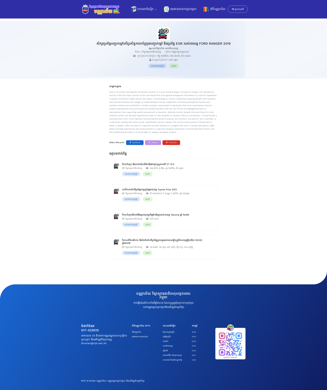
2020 (194, 360)
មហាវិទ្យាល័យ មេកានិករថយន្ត (165, 48)
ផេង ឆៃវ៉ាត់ (154, 168)
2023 (194, 346)
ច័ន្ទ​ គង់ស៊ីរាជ (163, 55)
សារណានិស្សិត (146, 9)
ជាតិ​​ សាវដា (154, 219)
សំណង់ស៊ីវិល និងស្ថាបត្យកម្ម (172, 355)
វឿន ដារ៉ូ (179, 247)
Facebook (135, 142)
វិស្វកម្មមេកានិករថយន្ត (151, 51)
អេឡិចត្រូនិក (167, 337)
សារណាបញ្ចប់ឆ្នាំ (157, 66)
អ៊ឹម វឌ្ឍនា (179, 168)
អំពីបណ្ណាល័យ (217, 9)
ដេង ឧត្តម (173, 59)
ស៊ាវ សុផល (186, 55)
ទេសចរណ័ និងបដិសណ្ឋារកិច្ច (172, 360)
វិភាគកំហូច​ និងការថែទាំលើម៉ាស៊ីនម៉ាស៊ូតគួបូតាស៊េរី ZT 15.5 (148, 164)
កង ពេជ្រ (162, 247)
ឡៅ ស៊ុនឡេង (184, 193)
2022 (194, 351)
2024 (194, 341)
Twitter (154, 142)
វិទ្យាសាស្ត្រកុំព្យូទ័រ (168, 332)
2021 (194, 355)
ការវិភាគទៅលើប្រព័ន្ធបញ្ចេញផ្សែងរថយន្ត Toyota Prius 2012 (149, 189)
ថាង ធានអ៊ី (174, 55)
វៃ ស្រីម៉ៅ (174, 193)
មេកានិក (165, 341)
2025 (174, 66)
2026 (194, 332)
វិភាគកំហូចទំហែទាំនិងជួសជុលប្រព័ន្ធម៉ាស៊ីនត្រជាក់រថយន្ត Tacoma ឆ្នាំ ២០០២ (155, 214)
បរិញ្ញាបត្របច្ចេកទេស (180, 51)
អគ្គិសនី (165, 351)
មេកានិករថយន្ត (168, 346)
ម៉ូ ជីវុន (161, 168)
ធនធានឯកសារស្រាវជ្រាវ (183, 9)
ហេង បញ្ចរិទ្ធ (188, 247)
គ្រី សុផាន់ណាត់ (156, 193)
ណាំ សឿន (171, 247)
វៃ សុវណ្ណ (166, 193)
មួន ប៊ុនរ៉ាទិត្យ (170, 168)
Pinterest (172, 142)
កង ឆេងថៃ (154, 247)
